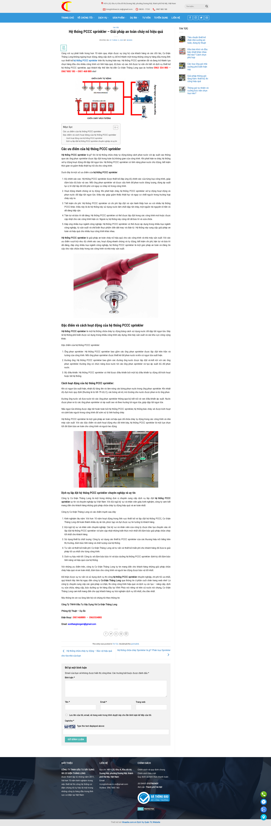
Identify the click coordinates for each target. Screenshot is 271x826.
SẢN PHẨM (118, 17)
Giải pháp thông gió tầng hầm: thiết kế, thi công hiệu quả (197, 79)
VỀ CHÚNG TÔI (85, 17)
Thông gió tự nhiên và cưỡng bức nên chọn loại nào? (197, 91)
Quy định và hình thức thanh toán (153, 777)
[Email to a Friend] (116, 634)
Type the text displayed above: (91, 726)
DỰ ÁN (133, 17)
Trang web (140, 702)
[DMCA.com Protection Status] (146, 808)
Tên (67, 702)
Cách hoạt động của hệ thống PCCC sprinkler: (84, 138)
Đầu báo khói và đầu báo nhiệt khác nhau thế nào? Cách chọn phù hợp (197, 53)
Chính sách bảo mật (147, 773)
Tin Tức (116, 28)
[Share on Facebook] (105, 634)
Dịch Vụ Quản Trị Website (148, 822)
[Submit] (206, 6)
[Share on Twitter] (111, 634)
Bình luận (70, 677)
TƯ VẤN (146, 17)
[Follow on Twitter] (201, 17)
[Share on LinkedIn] (126, 634)
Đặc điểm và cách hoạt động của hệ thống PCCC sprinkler (89, 135)
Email (103, 702)
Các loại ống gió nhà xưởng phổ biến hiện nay (197, 67)
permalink (135, 644)
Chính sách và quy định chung (151, 770)
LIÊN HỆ (175, 17)
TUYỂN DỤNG (161, 17)
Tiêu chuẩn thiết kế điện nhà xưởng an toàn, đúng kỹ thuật (196, 40)
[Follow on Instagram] (195, 17)
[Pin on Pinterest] (121, 634)
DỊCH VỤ (102, 17)
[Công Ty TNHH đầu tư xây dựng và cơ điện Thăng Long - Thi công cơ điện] (79, 6)
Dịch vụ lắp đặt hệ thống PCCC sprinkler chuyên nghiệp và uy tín (91, 141)
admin (129, 40)
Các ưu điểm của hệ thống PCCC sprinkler (82, 131)
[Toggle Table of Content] (114, 127)
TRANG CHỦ (67, 17)
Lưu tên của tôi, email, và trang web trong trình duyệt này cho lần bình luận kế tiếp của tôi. (110, 715)
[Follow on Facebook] (190, 17)
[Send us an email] (206, 17)
